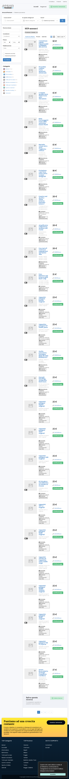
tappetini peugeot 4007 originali (42, 431)
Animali (4, 767)
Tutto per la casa (7, 755)
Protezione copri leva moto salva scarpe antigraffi (43, 173)
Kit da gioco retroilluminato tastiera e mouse (43, 484)
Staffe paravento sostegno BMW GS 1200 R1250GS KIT (43, 354)
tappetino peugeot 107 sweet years (43, 326)
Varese (26, 757)
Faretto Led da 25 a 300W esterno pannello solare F (43, 200)
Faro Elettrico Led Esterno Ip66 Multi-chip (43, 276)
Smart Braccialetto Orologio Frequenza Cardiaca (43, 672)
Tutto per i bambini (7, 760)
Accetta (52, 774)
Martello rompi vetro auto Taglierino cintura (43, 147)
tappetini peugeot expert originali (42, 404)
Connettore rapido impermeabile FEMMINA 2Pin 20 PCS (43, 44)
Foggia (25, 755)
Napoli (25, 750)
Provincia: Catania (30, 32)
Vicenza (26, 745)
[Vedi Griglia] (54, 36)
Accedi (36, 7)
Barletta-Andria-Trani (30, 760)
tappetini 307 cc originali (42, 506)
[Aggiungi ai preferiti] (34, 42)
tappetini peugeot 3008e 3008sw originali (42, 588)
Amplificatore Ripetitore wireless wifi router (43, 227)
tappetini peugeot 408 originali (43, 457)
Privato (38, 37)
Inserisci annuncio (56, 722)
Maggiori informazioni (47, 771)
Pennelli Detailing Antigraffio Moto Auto (43, 380)
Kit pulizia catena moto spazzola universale (42, 70)
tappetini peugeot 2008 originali (42, 532)
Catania (26, 762)
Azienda (44, 37)
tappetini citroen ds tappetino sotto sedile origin (43, 560)
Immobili (4, 747)
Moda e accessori (7, 757)
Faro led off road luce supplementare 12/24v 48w (43, 251)
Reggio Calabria (28, 767)
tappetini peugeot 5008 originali (42, 617)
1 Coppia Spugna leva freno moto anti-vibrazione (43, 96)
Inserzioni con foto (10, 53)
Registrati (43, 7)
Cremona (26, 747)
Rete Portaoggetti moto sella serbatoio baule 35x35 (43, 121)
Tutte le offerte (30, 37)
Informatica (5, 750)
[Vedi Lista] (51, 36)
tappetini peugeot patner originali (42, 300)
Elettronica (5, 752)
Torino (25, 765)
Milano (25, 752)
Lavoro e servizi (6, 762)
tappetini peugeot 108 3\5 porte (43, 643)
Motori (3, 745)
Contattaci (52, 1)
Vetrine (65, 1)
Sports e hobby (6, 765)
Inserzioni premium (10, 55)
